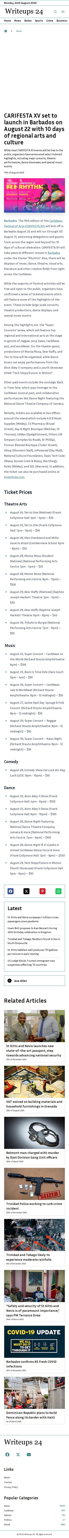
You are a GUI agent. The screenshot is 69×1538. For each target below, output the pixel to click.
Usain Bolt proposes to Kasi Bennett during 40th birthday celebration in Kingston (32, 930)
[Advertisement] (34, 72)
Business (62, 20)
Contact (8, 1482)
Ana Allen (20, 981)
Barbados (54, 252)
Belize (28, 20)
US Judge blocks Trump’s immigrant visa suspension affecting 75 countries (31, 962)
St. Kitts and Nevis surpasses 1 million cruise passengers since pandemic (33, 919)
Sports (39, 20)
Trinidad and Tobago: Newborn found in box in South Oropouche (34, 941)
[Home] (5, 31)
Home (7, 20)
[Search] (55, 11)
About (7, 1477)
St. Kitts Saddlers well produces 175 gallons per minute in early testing (33, 951)
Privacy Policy (11, 1487)
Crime (49, 20)
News (17, 20)
